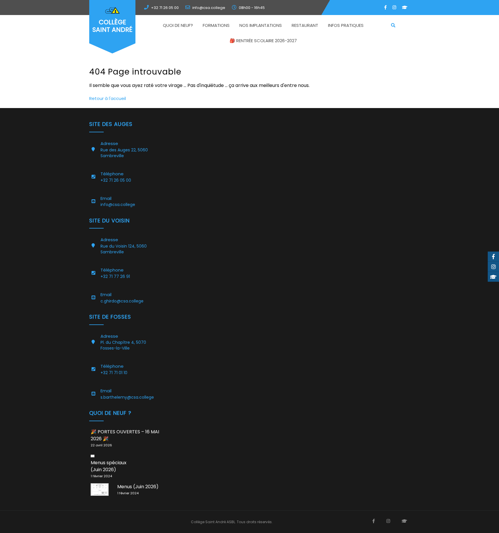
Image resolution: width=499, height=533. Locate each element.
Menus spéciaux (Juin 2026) (108, 466)
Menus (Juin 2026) (138, 486)
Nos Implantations (260, 25)
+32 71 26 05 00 (165, 7)
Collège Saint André (112, 26)
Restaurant (305, 25)
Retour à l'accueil (107, 98)
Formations (216, 25)
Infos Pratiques (346, 25)
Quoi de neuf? (178, 25)
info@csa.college (208, 7)
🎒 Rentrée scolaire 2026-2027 (263, 41)
